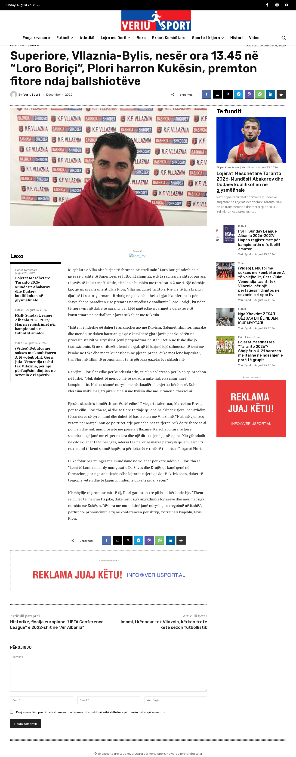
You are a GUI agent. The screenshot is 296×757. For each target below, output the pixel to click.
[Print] (281, 94)
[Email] (217, 94)
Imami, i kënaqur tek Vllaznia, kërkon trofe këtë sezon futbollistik (164, 624)
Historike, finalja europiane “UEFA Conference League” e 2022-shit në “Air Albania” (57, 624)
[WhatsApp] (260, 94)
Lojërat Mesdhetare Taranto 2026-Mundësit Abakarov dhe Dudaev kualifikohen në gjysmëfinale (32, 289)
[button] (283, 38)
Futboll (19, 310)
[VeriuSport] (14, 94)
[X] (228, 94)
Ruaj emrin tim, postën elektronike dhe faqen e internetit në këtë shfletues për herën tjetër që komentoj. (91, 712)
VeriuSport (31, 94)
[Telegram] (238, 94)
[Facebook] (267, 5)
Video (18, 343)
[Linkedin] (270, 94)
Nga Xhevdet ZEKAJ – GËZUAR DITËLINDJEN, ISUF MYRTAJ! (258, 318)
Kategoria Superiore (24, 45)
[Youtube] (286, 5)
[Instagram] (277, 5)
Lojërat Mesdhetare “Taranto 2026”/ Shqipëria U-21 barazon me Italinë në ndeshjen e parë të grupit (260, 351)
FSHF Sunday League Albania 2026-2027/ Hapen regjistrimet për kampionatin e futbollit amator (35, 324)
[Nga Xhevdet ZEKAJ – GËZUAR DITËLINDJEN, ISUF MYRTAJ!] (225, 317)
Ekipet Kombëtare (26, 270)
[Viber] (249, 94)
